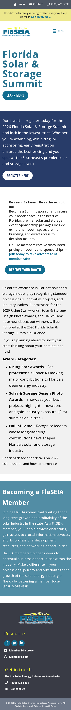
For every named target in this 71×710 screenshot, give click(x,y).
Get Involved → (41, 17)
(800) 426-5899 (19, 683)
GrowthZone (49, 706)
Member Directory (21, 650)
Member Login (19, 657)
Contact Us (17, 689)
